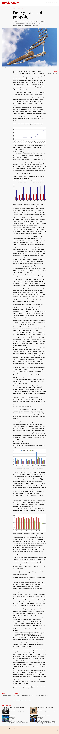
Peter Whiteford (17, 25)
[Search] (56, 4)
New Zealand (22, 103)
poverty (30, 700)
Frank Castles (33, 627)
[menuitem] (56, 2)
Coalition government (28, 603)
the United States (34, 267)
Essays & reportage (18, 8)
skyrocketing (33, 559)
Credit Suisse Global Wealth (35, 231)
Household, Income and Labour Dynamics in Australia (29, 304)
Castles (29, 635)
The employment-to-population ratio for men (28, 393)
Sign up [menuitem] (53, 2)
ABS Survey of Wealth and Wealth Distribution (34, 259)
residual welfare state (26, 625)
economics (18, 700)
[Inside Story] (11, 3)
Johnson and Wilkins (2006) (31, 145)
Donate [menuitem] (49, 2)
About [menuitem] (45, 2)
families (22, 700)
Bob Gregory (24, 77)
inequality (27, 700)
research (43, 559)
